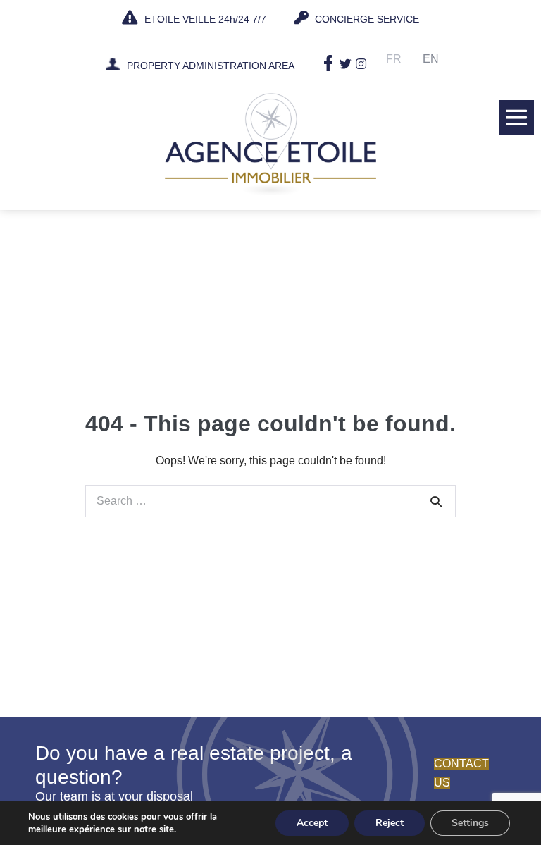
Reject (389, 822)
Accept (312, 822)
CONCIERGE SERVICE (365, 19)
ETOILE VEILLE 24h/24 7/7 (204, 19)
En (431, 59)
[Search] (436, 501)
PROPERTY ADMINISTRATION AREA (210, 66)
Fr (394, 59)
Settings (470, 822)
